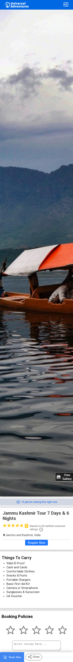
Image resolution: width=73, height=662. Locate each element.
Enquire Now (36, 543)
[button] (66, 5)
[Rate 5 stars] (62, 630)
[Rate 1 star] (10, 630)
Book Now (15, 657)
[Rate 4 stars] (49, 630)
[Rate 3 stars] (36, 630)
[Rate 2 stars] (23, 630)
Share (36, 656)
